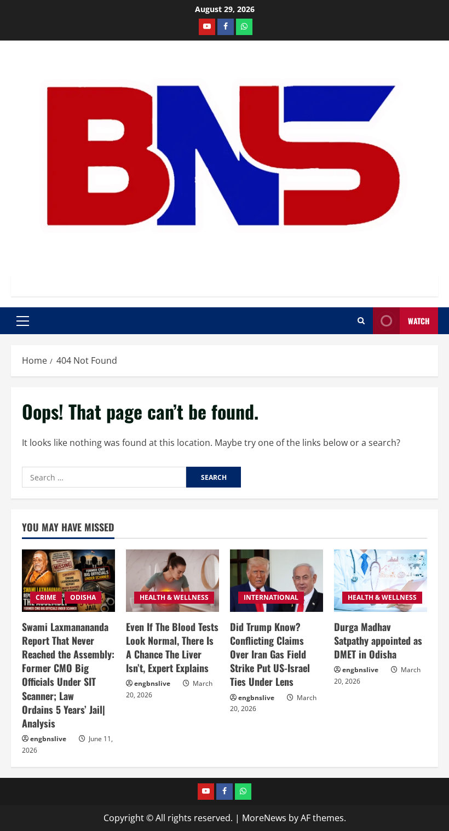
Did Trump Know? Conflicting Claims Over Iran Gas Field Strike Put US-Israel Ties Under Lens (270, 654)
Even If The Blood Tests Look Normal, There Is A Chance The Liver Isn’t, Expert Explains (172, 647)
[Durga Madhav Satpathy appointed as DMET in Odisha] (380, 580)
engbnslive (48, 738)
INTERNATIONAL (271, 597)
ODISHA (83, 597)
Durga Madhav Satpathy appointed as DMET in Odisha (378, 640)
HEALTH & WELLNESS (174, 597)
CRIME (46, 597)
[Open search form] (361, 320)
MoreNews (264, 818)
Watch (419, 320)
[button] (22, 321)
